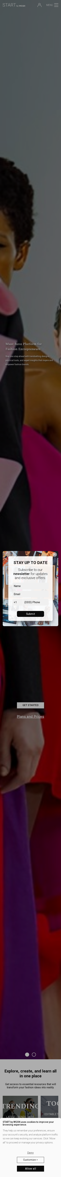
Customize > (30, 1159)
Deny (30, 1153)
